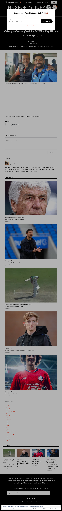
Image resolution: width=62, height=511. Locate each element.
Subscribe (47, 21)
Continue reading (31, 26)
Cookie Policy (30, 508)
